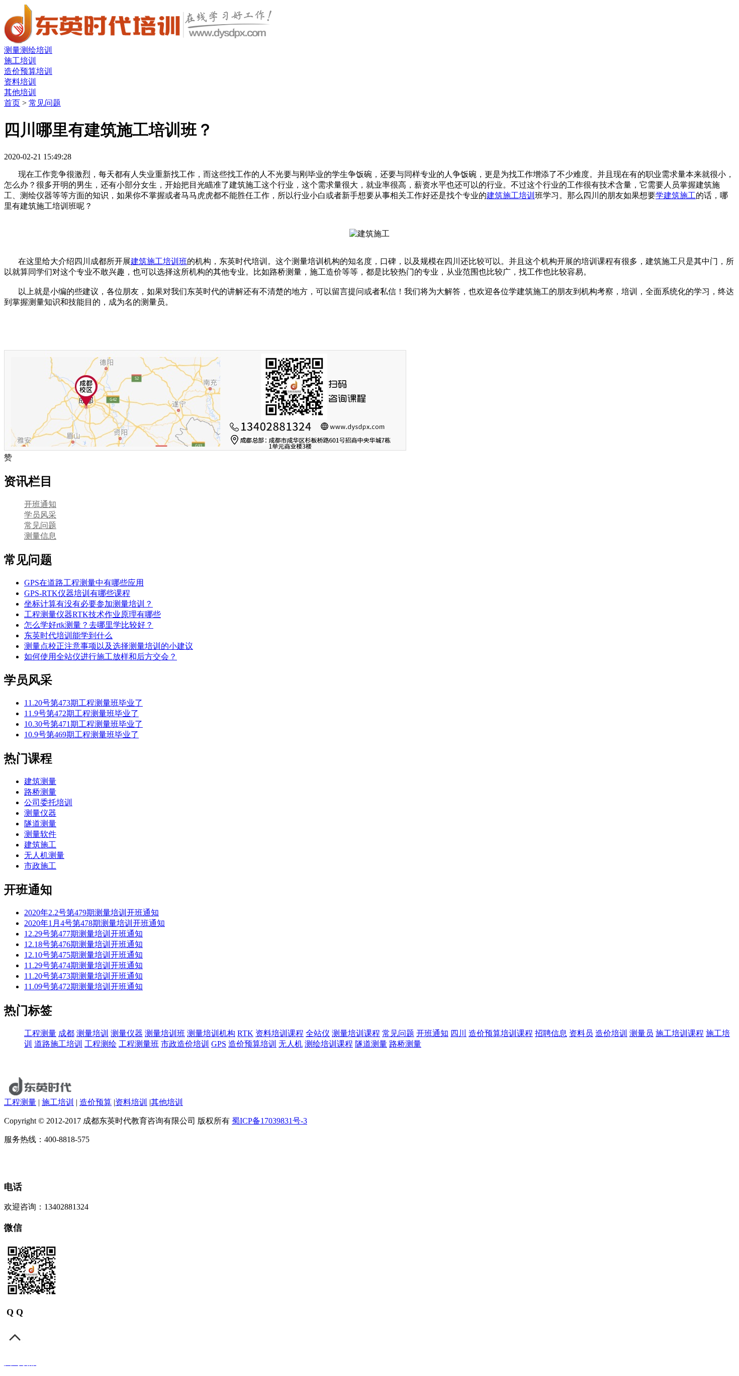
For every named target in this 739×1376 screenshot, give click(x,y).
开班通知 (40, 504)
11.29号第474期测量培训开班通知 (83, 965)
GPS (218, 1044)
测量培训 (92, 1033)
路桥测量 (40, 792)
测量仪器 (40, 813)
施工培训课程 (680, 1033)
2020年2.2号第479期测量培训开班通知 (91, 912)
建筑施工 (40, 844)
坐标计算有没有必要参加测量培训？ (88, 603)
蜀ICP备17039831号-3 (269, 1120)
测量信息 (40, 536)
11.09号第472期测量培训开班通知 (83, 986)
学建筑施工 (676, 195)
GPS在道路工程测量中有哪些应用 (84, 582)
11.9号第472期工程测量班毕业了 (81, 713)
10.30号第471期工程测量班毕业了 (83, 724)
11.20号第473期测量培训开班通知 (83, 976)
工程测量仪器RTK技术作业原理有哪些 (92, 614)
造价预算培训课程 (501, 1033)
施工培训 (20, 60)
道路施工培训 (58, 1044)
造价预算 (95, 1102)
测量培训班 (165, 1033)
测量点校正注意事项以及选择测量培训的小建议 (108, 646)
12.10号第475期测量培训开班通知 (83, 955)
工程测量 (40, 1033)
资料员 (581, 1033)
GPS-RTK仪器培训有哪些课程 (77, 593)
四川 (458, 1033)
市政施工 (40, 866)
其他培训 (20, 92)
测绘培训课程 (329, 1044)
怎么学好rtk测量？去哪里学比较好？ (88, 625)
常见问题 (45, 103)
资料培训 (20, 81)
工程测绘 (100, 1044)
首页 (12, 103)
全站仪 (318, 1033)
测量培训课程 (356, 1033)
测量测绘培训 (28, 50)
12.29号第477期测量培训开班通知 (83, 933)
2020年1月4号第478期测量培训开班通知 (94, 923)
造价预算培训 (28, 71)
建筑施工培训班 (159, 261)
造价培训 (611, 1033)
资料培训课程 (279, 1033)
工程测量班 (139, 1044)
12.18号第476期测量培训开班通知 (83, 944)
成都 (66, 1033)
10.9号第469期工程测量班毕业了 (81, 734)
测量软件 (40, 834)
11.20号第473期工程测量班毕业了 (83, 703)
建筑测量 (40, 781)
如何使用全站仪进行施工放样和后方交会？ (100, 656)
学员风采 (40, 514)
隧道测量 (40, 823)
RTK (245, 1033)
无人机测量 (44, 855)
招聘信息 (551, 1033)
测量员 (641, 1033)
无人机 (291, 1044)
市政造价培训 (185, 1044)
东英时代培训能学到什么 (68, 635)
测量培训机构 (211, 1033)
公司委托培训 (48, 802)
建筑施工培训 (511, 195)
